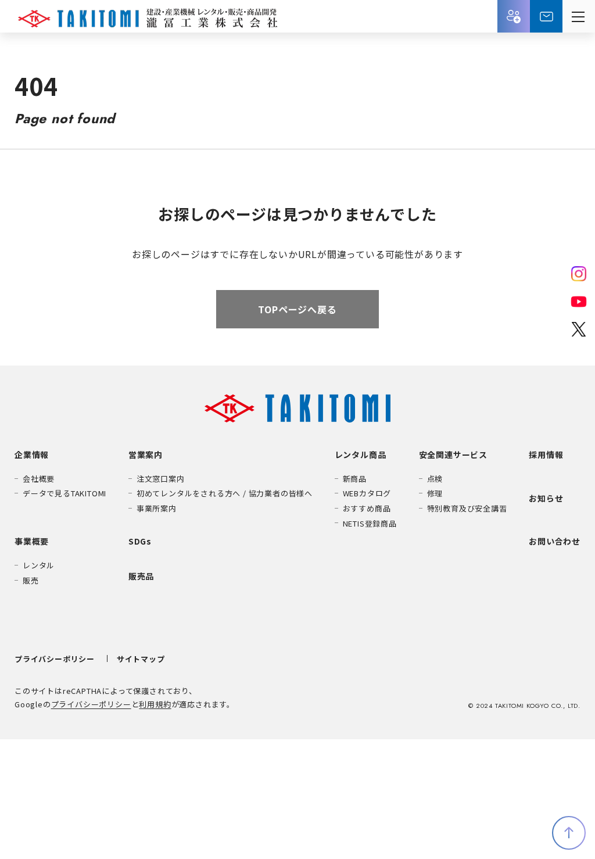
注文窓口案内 (161, 478)
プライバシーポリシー (55, 658)
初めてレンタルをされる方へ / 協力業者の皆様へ (225, 493)
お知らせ (546, 498)
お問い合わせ (546, 16)
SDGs (140, 541)
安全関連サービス (453, 454)
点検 (435, 478)
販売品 (141, 576)
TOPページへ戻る (297, 309)
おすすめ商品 (367, 508)
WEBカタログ (367, 493)
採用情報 (513, 16)
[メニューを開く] (578, 16)
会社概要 (39, 478)
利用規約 (155, 704)
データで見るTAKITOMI (64, 493)
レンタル (39, 565)
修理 (435, 493)
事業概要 (32, 541)
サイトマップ (141, 658)
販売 (31, 580)
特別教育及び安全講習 (467, 508)
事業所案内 (157, 508)
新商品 (355, 478)
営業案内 (145, 454)
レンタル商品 (360, 454)
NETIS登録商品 (370, 523)
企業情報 (32, 454)
